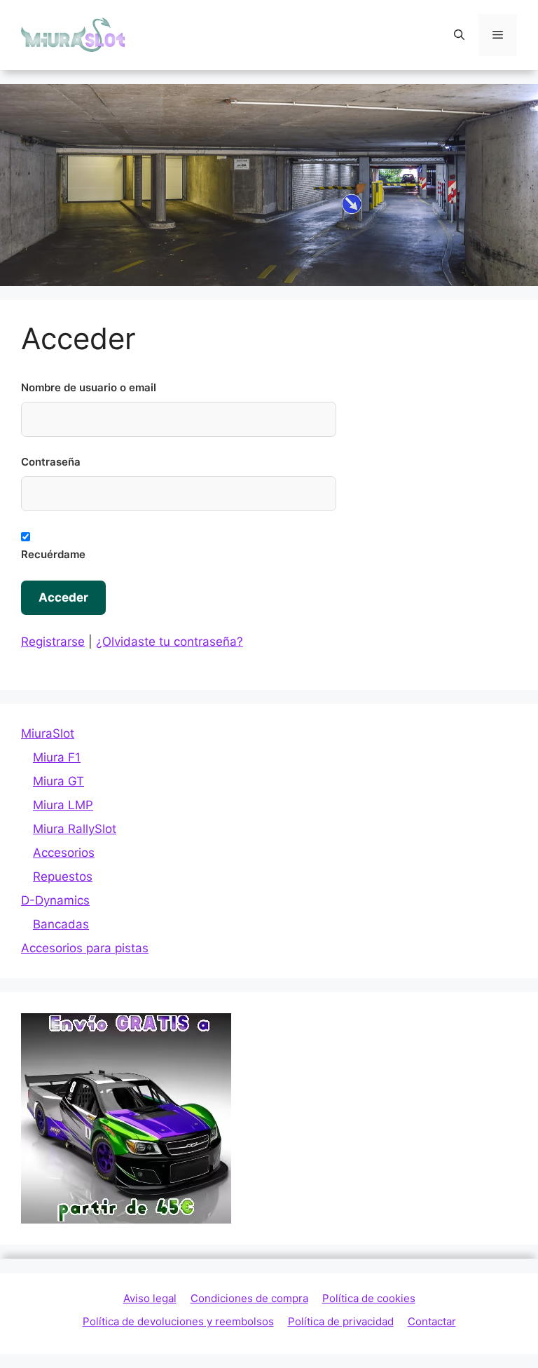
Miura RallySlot (74, 829)
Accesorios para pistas (85, 948)
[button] (459, 35)
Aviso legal (150, 1298)
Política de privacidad (341, 1321)
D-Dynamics (55, 900)
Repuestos (62, 876)
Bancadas (61, 924)
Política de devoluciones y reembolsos (178, 1321)
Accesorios (64, 853)
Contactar (432, 1321)
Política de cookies (368, 1298)
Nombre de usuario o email (88, 387)
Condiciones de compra (249, 1298)
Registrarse (53, 642)
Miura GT (58, 781)
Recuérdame (53, 554)
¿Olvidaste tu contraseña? (169, 642)
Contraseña (51, 461)
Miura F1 (57, 757)
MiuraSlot (47, 733)
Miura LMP (63, 805)
